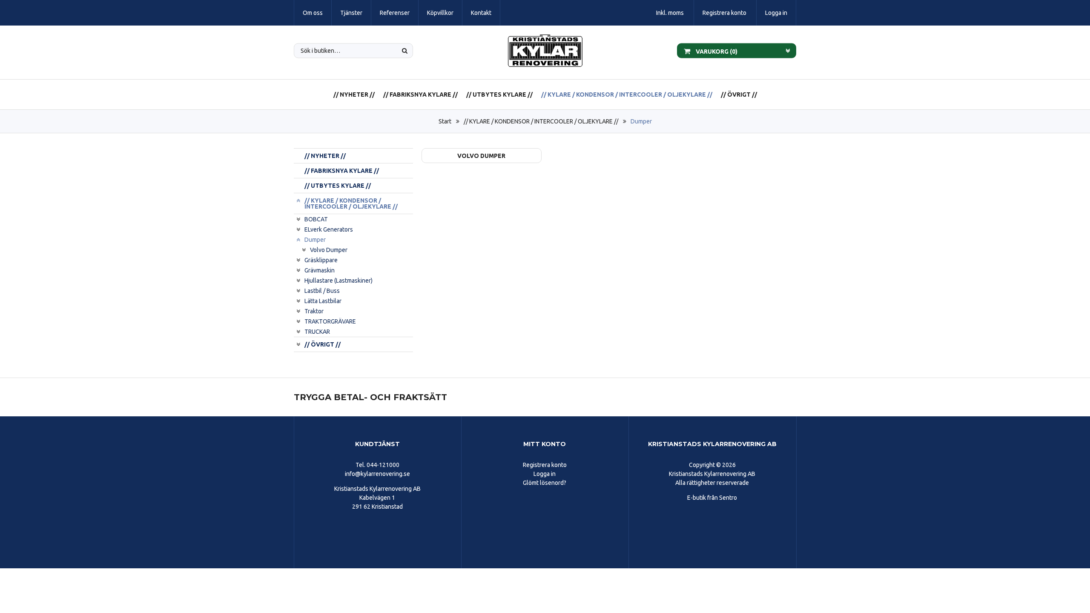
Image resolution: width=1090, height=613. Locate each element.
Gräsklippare (321, 260)
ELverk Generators (328, 229)
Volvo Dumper (328, 249)
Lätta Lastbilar (322, 301)
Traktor (314, 311)
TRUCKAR (317, 331)
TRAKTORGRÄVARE (330, 321)
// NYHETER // (354, 94)
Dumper (641, 121)
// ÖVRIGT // (739, 94)
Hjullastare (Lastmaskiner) (338, 280)
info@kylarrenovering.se (377, 473)
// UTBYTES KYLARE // (499, 94)
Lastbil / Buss (322, 290)
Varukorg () (715, 51)
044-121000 (383, 464)
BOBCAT (316, 219)
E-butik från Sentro (712, 497)
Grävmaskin (319, 270)
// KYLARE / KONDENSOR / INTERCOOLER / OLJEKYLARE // (626, 94)
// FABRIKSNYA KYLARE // (420, 94)
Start (445, 121)
